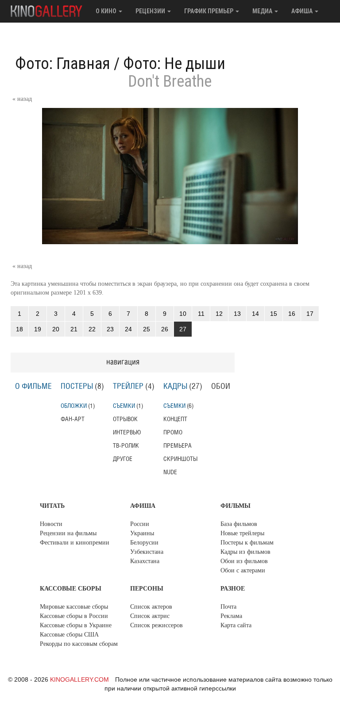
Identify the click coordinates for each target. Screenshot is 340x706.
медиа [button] (263, 11)
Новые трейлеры (242, 533)
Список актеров (151, 606)
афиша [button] (302, 11)
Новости (51, 524)
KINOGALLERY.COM (79, 679)
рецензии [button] (150, 11)
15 (273, 313)
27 (182, 329)
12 (219, 313)
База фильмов (238, 524)
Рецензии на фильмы (68, 533)
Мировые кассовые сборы (74, 606)
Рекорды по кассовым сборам (79, 644)
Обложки (74, 406)
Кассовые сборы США (69, 634)
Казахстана (144, 561)
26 (164, 329)
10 (182, 313)
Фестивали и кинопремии (74, 542)
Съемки (124, 406)
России (139, 524)
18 (19, 329)
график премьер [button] (209, 11)
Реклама (231, 616)
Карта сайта (235, 625)
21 (73, 329)
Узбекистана (146, 552)
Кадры (175, 386)
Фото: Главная (62, 63)
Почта (228, 606)
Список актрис (150, 616)
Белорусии (144, 542)
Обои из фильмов (244, 561)
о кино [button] (107, 11)
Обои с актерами (242, 570)
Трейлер (128, 386)
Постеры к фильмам (247, 542)
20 (55, 329)
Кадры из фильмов (245, 552)
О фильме (33, 386)
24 (128, 329)
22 (92, 329)
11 (201, 313)
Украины (142, 533)
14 (255, 313)
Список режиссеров (156, 625)
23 (110, 329)
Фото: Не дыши (174, 63)
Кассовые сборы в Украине (76, 625)
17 (309, 313)
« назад (22, 99)
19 (37, 329)
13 (237, 313)
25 (146, 329)
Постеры (77, 386)
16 (291, 313)
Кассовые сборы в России (74, 616)
